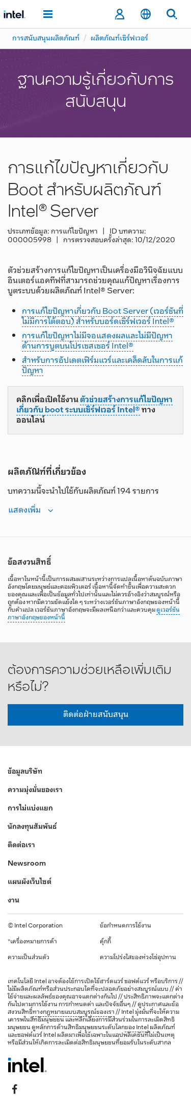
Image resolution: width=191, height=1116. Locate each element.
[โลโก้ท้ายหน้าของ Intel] (27, 1065)
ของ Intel (137, 1027)
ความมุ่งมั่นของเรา (35, 790)
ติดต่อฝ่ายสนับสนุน (95, 714)
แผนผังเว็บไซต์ (29, 882)
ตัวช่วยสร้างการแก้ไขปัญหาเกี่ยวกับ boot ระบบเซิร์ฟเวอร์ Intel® (94, 404)
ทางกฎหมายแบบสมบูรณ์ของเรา (74, 1012)
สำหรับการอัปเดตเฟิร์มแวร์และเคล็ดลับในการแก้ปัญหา (102, 365)
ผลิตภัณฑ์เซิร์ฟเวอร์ (119, 38)
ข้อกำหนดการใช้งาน (125, 926)
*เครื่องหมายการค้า (32, 941)
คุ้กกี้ (105, 941)
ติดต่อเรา (21, 845)
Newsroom (27, 863)
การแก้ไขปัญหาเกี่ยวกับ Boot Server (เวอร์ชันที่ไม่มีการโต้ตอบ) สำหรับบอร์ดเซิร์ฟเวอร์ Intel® (102, 316)
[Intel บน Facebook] (15, 1089)
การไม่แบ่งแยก (30, 808)
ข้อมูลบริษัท (25, 771)
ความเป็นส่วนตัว (28, 957)
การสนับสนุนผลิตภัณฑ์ (45, 38)
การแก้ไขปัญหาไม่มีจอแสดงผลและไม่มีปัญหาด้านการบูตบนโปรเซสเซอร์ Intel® (97, 341)
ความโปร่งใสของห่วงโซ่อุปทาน (138, 957)
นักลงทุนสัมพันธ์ (32, 827)
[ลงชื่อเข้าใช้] (119, 14)
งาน (13, 900)
